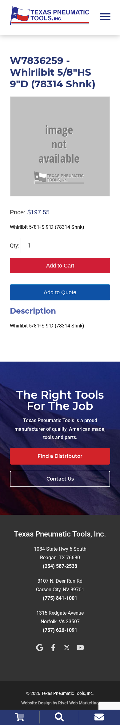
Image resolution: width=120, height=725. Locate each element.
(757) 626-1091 (60, 630)
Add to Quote (60, 292)
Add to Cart (60, 266)
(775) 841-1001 (60, 598)
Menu (105, 16)
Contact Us (60, 479)
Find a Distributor (60, 456)
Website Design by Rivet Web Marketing (60, 702)
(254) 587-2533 (60, 566)
